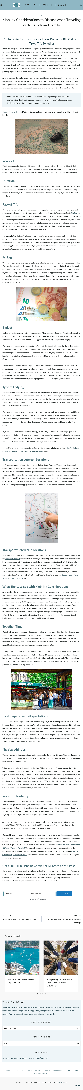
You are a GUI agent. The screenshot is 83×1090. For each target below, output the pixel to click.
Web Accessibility (41, 1073)
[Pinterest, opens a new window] (76, 1085)
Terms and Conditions (54, 1070)
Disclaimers (73, 1070)
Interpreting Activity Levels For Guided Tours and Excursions (59, 982)
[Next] (74, 966)
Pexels (42, 1058)
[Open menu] (1, 5)
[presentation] (22, 958)
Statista (74, 213)
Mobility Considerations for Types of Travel (19, 917)
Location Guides (11, 558)
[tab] (37, 993)
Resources (19, 1070)
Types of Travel (41, 15)
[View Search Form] (81, 5)
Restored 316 (61, 1082)
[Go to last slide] (8, 966)
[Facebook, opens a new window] (79, 1085)
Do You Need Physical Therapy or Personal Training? (64, 919)
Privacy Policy (34, 1070)
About (7, 1070)
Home (4, 112)
